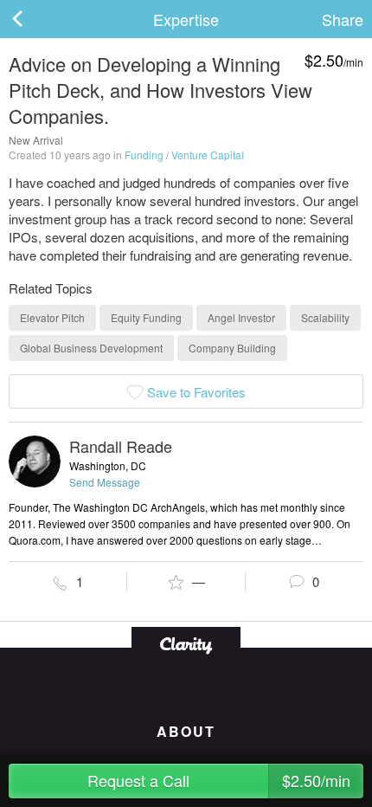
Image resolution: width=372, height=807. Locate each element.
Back (34, 19)
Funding (144, 154)
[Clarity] (186, 644)
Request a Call (218, 780)
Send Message (104, 482)
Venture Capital (207, 154)
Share (342, 19)
